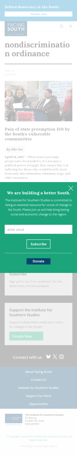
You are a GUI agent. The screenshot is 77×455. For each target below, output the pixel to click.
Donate (38, 261)
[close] (70, 188)
